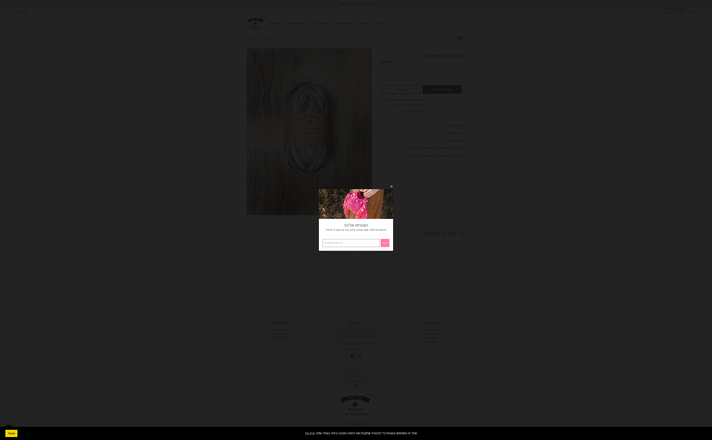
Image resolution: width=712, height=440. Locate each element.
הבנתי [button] (11, 433)
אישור (385, 243)
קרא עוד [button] (310, 433)
